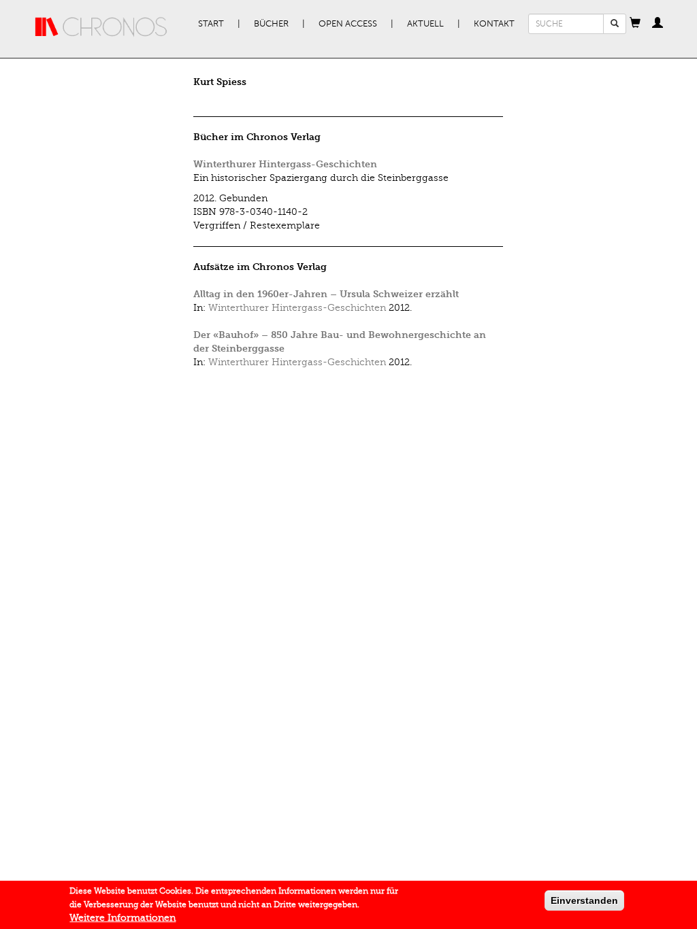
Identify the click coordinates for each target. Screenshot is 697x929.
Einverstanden (584, 900)
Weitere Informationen (122, 918)
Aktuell (425, 24)
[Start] (101, 27)
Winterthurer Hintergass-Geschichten (285, 164)
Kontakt (494, 24)
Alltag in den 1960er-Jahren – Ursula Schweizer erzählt (326, 294)
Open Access (348, 24)
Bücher (271, 24)
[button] (635, 24)
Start (211, 24)
